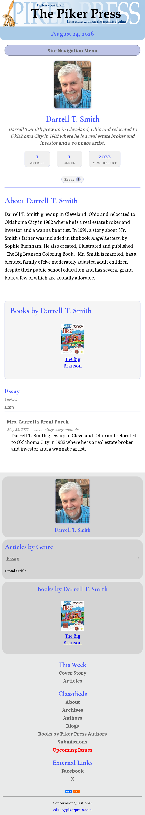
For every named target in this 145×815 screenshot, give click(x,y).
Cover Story (72, 672)
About (72, 701)
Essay (71, 179)
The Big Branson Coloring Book (72, 369)
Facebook (72, 770)
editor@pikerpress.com (72, 809)
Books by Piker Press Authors (72, 733)
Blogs (72, 725)
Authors (72, 717)
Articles (72, 680)
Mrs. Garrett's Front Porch (38, 421)
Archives (72, 709)
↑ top (9, 406)
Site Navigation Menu (72, 50)
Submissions (72, 741)
